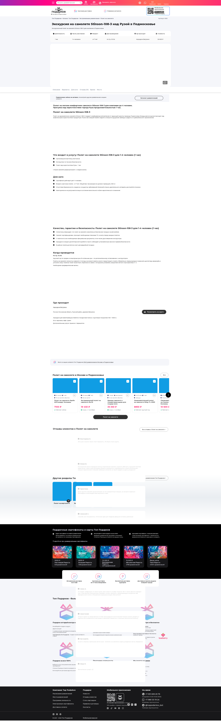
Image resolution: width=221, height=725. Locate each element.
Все (164, 375)
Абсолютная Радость (134, 562)
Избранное (152, 4)
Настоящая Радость (62, 562)
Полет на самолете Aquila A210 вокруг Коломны (64, 401)
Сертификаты (94, 4)
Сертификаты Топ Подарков (61, 634)
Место (99, 90)
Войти (159, 4)
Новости (86, 693)
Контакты (86, 707)
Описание (56, 90)
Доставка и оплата (60, 707)
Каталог (86, 4)
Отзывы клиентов (89, 697)
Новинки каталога (114, 11)
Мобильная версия (90, 718)
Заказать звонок (109, 2)
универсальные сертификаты (76, 541)
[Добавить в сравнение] (74, 381)
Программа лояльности (62, 700)
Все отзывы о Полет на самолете (153, 429)
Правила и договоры (91, 704)
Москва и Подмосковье (59, 14)
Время (92, 90)
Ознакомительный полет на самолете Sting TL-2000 (144, 401)
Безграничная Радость (107, 563)
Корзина (166, 4)
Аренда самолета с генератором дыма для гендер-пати (116, 402)
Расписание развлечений (62, 693)
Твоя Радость (155, 562)
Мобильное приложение (159, 8)
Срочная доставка (85, 11)
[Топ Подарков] (58, 12)
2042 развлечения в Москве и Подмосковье (98, 362)
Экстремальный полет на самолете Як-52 (91, 401)
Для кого (74, 90)
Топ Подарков (67, 718)
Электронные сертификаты (63, 704)
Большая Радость (85, 562)
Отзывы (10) (84, 90)
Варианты (65, 90)
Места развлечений (60, 697)
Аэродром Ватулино (60, 307)
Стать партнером (89, 700)
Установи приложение (115, 703)
